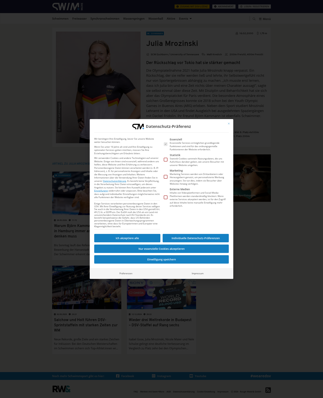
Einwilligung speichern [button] (161, 259)
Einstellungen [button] (101, 190)
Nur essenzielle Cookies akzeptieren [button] (162, 249)
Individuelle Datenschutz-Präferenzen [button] (196, 238)
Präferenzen (125, 273)
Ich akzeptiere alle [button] (127, 238)
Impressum (198, 273)
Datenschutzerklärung (114, 181)
